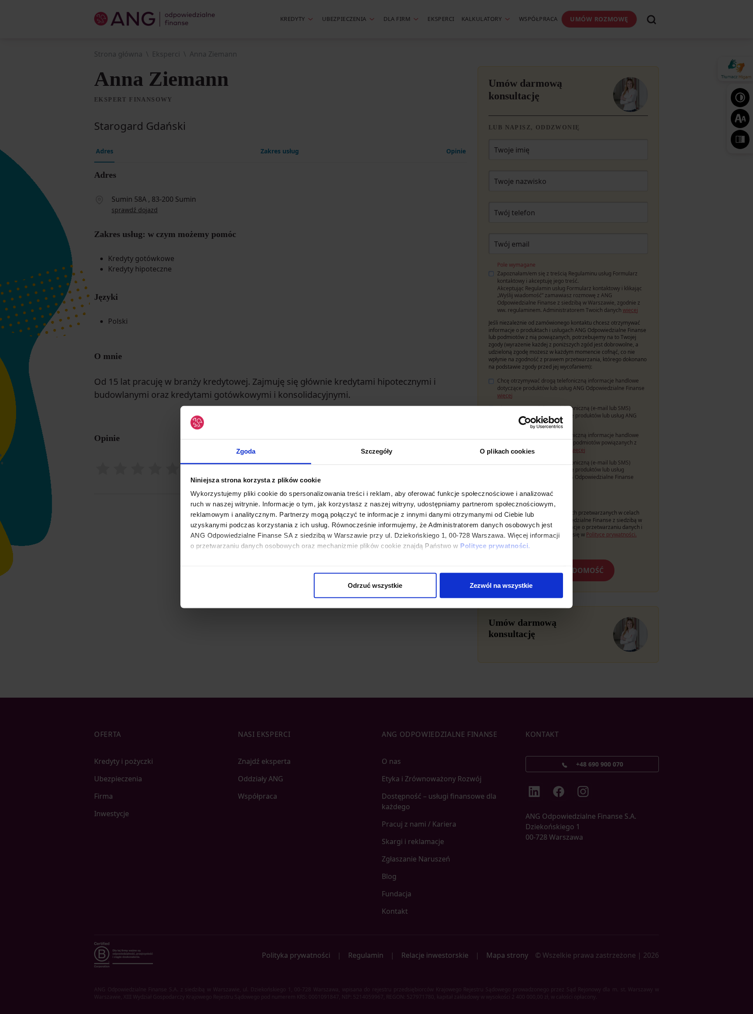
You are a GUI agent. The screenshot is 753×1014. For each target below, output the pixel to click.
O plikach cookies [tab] (507, 451)
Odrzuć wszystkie (375, 585)
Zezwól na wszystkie (501, 585)
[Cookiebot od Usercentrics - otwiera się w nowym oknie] (525, 422)
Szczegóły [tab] (377, 451)
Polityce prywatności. (495, 545)
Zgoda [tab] (246, 451)
